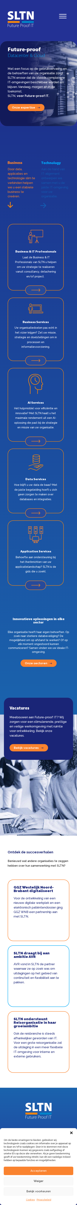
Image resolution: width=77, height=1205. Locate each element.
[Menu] (62, 17)
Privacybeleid (44, 1199)
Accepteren (38, 1170)
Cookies (30, 1199)
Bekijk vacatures (26, 748)
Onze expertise (23, 107)
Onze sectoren (36, 663)
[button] (71, 1133)
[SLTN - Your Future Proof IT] (38, 1118)
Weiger (38, 1181)
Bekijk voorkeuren (38, 1191)
